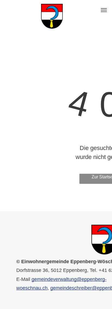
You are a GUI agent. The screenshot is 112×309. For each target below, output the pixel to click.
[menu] (103, 10)
